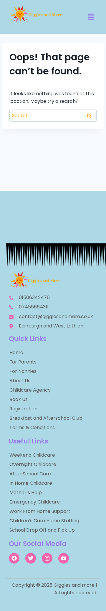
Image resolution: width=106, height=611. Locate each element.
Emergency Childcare (34, 502)
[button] (91, 17)
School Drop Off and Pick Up (42, 530)
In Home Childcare (30, 483)
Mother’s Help (25, 492)
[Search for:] (53, 115)
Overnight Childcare (32, 464)
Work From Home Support (39, 511)
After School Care (30, 473)
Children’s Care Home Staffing (44, 520)
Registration (23, 408)
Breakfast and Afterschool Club (45, 418)
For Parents (23, 362)
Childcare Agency (30, 390)
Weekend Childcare (32, 455)
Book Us (18, 399)
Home (16, 352)
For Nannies (23, 371)
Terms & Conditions (32, 427)
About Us (19, 380)
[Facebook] (14, 558)
